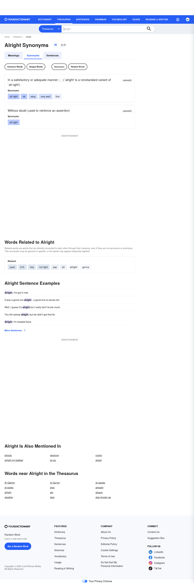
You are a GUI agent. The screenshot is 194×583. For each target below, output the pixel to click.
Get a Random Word (18, 546)
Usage (57, 562)
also (52, 497)
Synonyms (33, 55)
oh (63, 267)
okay (33, 96)
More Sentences (13, 330)
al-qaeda (100, 482)
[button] (178, 19)
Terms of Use (108, 556)
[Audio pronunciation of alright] (55, 45)
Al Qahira (10, 482)
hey (32, 267)
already (99, 487)
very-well (45, 96)
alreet (98, 460)
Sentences (52, 55)
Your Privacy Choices (100, 581)
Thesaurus (47, 29)
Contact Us (153, 532)
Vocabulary (60, 556)
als (51, 492)
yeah (12, 267)
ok (24, 96)
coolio (98, 455)
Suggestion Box (156, 538)
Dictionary (59, 532)
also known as (103, 497)
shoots (8, 455)
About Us (106, 532)
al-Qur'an (55, 482)
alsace (99, 492)
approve (54, 455)
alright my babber (14, 460)
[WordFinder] (187, 19)
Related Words (78, 66)
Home (7, 36)
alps (52, 487)
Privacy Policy (108, 538)
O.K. (22, 267)
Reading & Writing (64, 568)
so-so (53, 460)
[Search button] (150, 29)
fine (58, 96)
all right (14, 96)
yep (55, 267)
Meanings (13, 55)
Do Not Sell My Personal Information (112, 564)
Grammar (59, 550)
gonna (85, 267)
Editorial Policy (109, 544)
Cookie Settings (109, 550)
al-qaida (9, 487)
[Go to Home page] (17, 19)
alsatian (9, 497)
